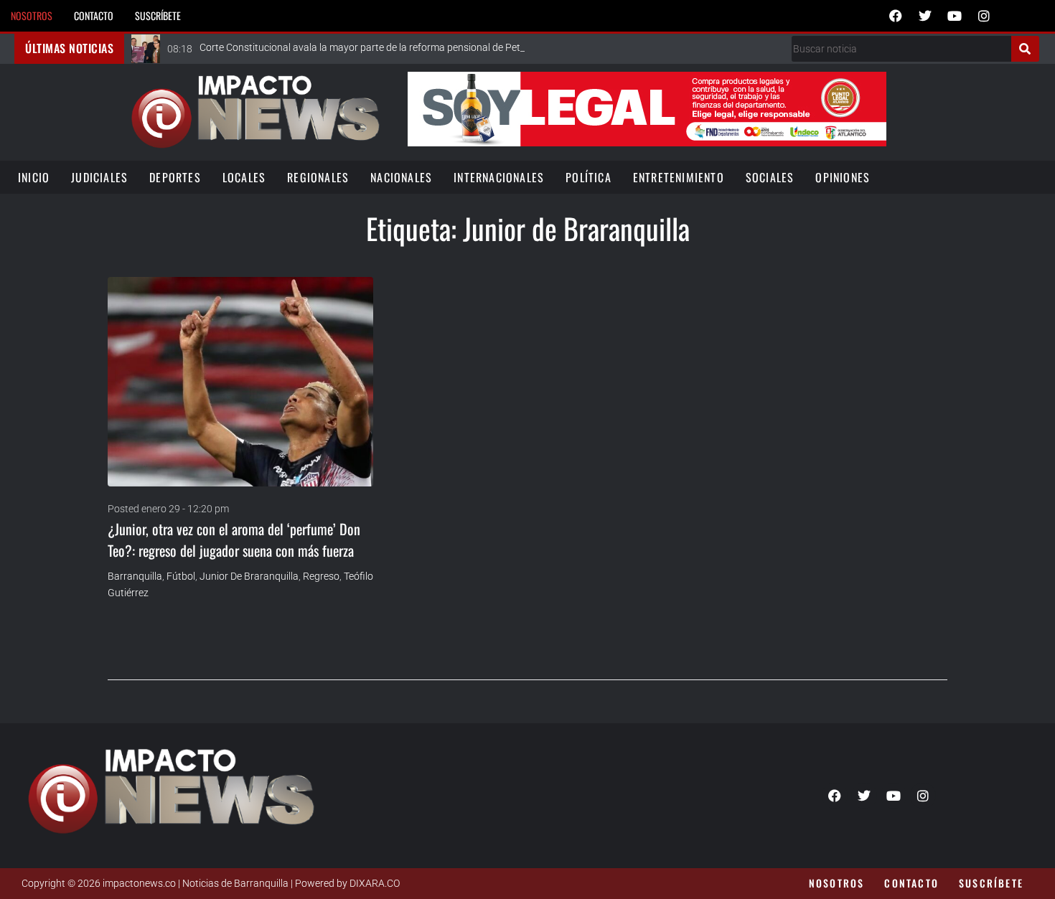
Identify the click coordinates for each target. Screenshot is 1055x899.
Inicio (34, 177)
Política (588, 177)
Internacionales (499, 177)
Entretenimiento (678, 177)
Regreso (321, 576)
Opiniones (842, 177)
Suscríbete (158, 15)
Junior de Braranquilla (249, 576)
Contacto (93, 15)
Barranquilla (135, 576)
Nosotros (31, 15)
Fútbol (181, 576)
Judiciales (99, 177)
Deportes (175, 177)
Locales (244, 177)
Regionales (318, 177)
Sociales (770, 177)
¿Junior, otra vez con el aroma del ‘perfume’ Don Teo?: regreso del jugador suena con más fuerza (234, 539)
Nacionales (401, 177)
